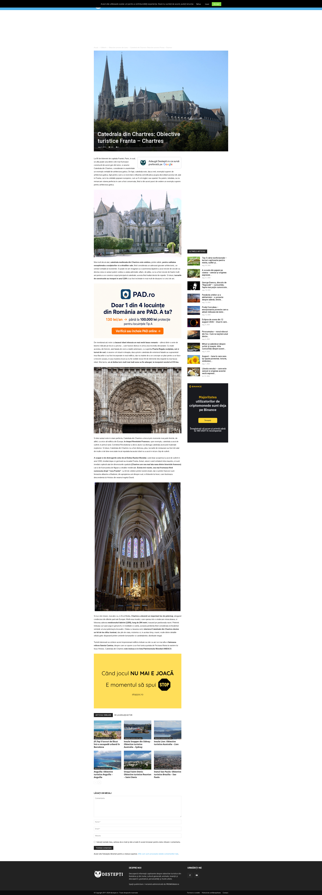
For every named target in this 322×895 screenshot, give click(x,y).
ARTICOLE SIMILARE (103, 715)
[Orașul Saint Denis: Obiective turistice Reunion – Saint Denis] (137, 760)
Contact (225, 893)
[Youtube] (196, 875)
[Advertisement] (161, 29)
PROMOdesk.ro (172, 884)
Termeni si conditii (193, 893)
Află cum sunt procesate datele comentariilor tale (158, 854)
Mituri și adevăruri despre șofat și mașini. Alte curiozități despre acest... (214, 346)
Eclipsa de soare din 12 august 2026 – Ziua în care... (215, 320)
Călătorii (103, 47)
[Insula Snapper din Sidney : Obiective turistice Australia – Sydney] (137, 729)
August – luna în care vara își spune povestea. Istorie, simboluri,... (214, 358)
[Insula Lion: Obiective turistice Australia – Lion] (167, 729)
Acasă (96, 47)
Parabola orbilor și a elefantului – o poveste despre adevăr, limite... (212, 297)
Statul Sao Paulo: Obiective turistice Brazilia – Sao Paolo (167, 774)
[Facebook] (189, 875)
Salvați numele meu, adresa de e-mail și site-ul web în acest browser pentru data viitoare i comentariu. (138, 842)
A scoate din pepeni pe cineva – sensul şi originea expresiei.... (214, 272)
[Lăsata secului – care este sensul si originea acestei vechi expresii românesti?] (193, 371)
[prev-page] (95, 782)
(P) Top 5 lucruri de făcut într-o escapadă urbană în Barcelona (107, 744)
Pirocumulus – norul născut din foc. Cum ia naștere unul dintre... (215, 334)
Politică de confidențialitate (211, 893)
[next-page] (99, 782)
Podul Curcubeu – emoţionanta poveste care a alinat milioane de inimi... (215, 309)
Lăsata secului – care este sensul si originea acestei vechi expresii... (214, 371)
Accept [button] (216, 4)
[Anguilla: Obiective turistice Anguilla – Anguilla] (107, 760)
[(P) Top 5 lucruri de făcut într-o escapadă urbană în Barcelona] (107, 729)
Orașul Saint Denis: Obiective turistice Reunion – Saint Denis (137, 774)
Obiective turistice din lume (118, 47)
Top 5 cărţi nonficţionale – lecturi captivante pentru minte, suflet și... (214, 260)
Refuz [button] (198, 4)
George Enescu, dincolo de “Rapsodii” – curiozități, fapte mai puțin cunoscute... (215, 285)
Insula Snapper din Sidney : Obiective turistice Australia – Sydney (137, 744)
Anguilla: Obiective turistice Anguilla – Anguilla (103, 774)
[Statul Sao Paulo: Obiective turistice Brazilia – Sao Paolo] (167, 760)
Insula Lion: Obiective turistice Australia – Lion (166, 743)
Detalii (207, 4)
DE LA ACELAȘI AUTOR (123, 715)
